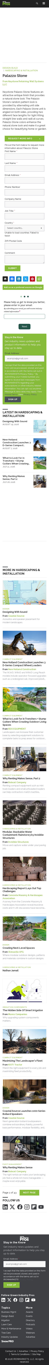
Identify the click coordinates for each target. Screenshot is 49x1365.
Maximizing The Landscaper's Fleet (22, 1060)
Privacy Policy (30, 394)
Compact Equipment (13, 659)
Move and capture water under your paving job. (24, 847)
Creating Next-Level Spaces (19, 948)
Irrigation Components (15, 1007)
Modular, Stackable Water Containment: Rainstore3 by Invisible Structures (23, 834)
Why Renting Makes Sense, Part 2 (14, 477)
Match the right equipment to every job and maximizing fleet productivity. (24, 1069)
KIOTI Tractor (15, 1064)
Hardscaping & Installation (21, 70)
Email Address (13, 175)
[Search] (37, 3)
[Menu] (43, 3)
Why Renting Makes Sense (18, 1167)
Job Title (10, 211)
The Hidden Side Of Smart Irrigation (23, 1010)
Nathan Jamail (10, 970)
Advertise (23, 1351)
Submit (12, 268)
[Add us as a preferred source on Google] (39, 279)
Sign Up (12, 399)
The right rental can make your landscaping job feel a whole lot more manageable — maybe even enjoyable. (24, 1177)
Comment (10, 253)
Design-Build (10, 68)
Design (6, 609)
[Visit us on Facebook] (19, 1206)
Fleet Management (12, 1164)
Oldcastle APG (16, 952)
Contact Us (10, 1351)
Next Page (29, 1192)
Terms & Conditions (20, 1354)
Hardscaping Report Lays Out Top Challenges (22, 890)
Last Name (11, 163)
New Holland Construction (22, 669)
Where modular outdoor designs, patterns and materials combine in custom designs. (24, 956)
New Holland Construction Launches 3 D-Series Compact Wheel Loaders (17, 442)
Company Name (13, 199)
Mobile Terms (11, 394)
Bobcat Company (17, 782)
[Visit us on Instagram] (27, 1206)
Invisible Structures (18, 842)
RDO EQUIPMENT (17, 729)
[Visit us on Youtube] (41, 1206)
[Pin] (32, 279)
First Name (11, 151)
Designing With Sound (15, 421)
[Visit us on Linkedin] (5, 1206)
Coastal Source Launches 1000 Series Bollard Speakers (24, 1112)
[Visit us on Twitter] (12, 1206)
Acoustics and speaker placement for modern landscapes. (21, 620)
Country (9, 223)
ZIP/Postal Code (13, 241)
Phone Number (12, 187)
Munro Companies (17, 1014)
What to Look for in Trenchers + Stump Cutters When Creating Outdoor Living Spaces (15, 460)
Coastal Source (16, 616)
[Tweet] (25, 279)
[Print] (5, 279)
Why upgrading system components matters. (21, 1019)
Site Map (36, 1354)
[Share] (12, 279)
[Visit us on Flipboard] (34, 1206)
